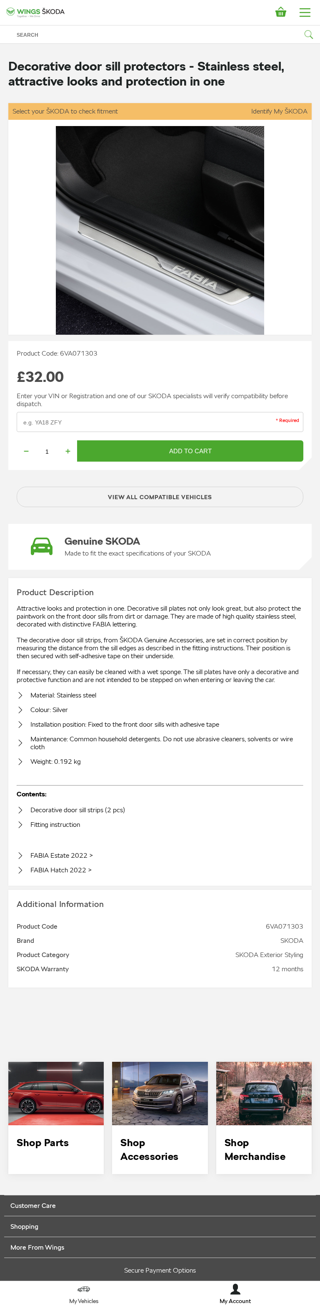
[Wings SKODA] (35, 13)
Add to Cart (190, 451)
